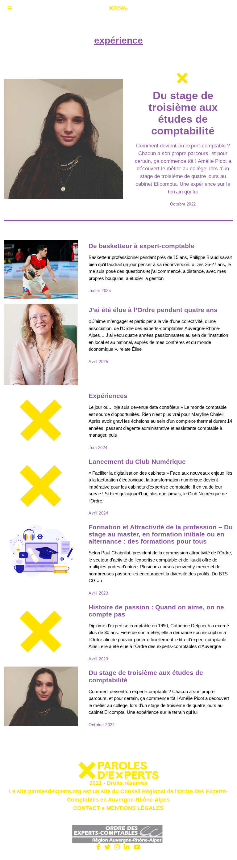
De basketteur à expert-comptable (141, 245)
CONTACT (86, 808)
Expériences (108, 395)
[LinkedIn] (127, 847)
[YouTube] (137, 847)
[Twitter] (107, 847)
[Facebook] (98, 847)
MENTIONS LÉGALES (135, 808)
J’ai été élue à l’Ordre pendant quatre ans (153, 309)
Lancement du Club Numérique (137, 461)
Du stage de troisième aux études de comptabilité (183, 113)
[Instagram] (117, 847)
